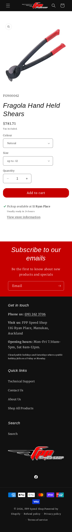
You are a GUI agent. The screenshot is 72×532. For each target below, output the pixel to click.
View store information (23, 217)
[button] (8, 5)
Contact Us (15, 390)
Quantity (9, 170)
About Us (14, 399)
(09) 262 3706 (35, 314)
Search (13, 434)
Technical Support (21, 381)
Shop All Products (20, 408)
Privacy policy (52, 513)
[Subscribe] (59, 286)
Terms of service (38, 519)
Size (6, 153)
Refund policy (32, 513)
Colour (7, 135)
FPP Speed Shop (34, 508)
